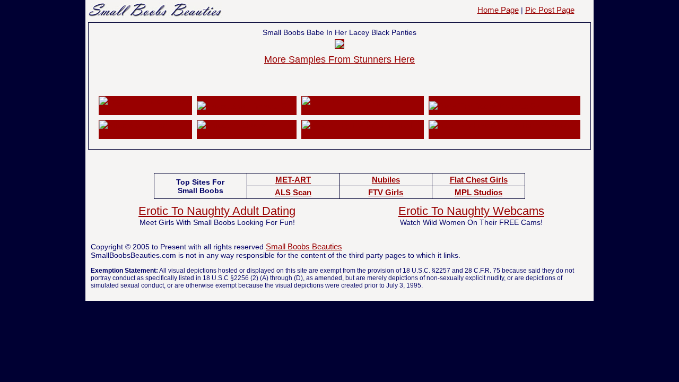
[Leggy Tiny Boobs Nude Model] (145, 110)
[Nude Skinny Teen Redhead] (145, 133)
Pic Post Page (549, 9)
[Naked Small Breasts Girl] (245, 105)
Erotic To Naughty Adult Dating (216, 211)
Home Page (498, 9)
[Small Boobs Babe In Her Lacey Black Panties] (339, 45)
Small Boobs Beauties (304, 246)
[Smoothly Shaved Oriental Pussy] (247, 133)
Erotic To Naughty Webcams (471, 211)
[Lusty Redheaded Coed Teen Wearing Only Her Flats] (504, 133)
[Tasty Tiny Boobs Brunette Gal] (486, 105)
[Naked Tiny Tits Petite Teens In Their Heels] (362, 133)
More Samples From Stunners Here (339, 59)
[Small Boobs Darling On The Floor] (362, 110)
